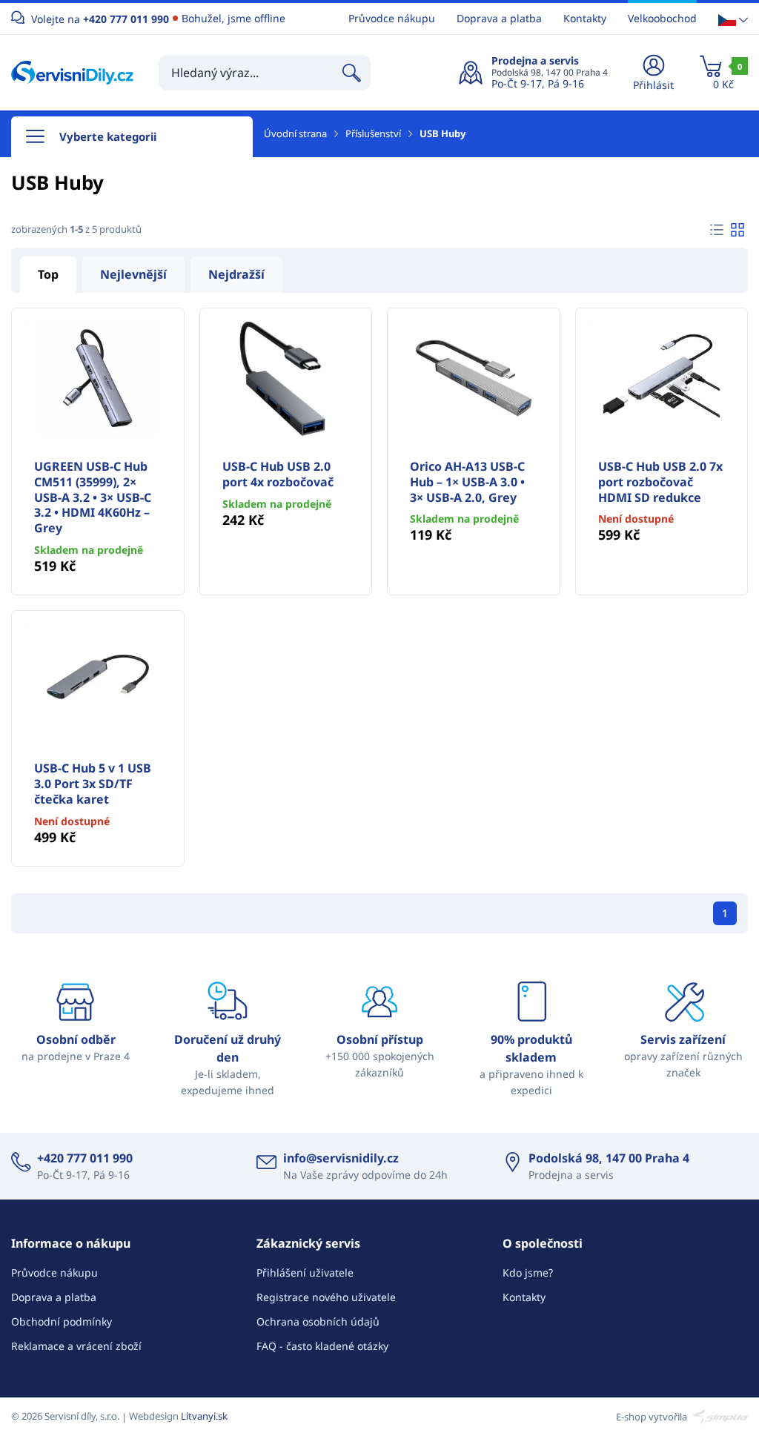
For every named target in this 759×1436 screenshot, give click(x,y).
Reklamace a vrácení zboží (76, 1346)
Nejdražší (236, 274)
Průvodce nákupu (391, 18)
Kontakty (584, 18)
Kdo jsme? (528, 1272)
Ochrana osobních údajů (318, 1321)
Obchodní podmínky (61, 1321)
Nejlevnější (133, 274)
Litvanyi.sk (204, 1416)
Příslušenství (373, 133)
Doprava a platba (499, 18)
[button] (733, 19)
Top (48, 274)
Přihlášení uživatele (305, 1272)
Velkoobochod (662, 18)
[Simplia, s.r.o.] (718, 1416)
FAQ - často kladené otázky (322, 1346)
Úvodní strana (295, 133)
